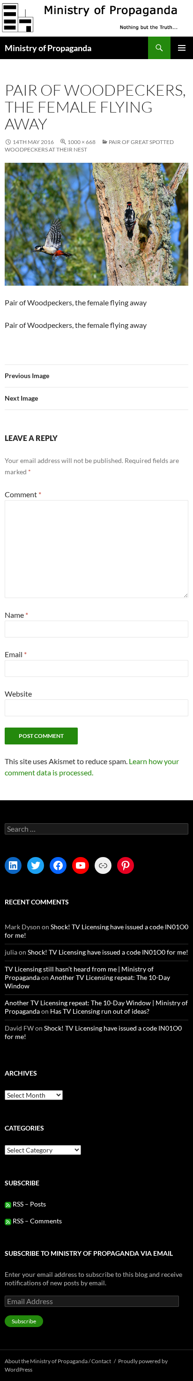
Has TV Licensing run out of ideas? (99, 1011)
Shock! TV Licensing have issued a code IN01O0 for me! (108, 952)
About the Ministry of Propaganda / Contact (58, 1361)
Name (16, 614)
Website (18, 693)
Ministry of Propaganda (48, 48)
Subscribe (24, 1321)
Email (16, 654)
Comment (23, 494)
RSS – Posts (28, 1204)
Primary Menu (182, 48)
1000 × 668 (81, 141)
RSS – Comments (36, 1221)
